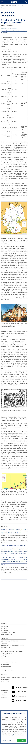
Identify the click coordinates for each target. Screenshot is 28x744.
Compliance (4, 697)
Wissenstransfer (5, 664)
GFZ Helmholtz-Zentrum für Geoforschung (14, 2)
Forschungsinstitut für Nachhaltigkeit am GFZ (12, 645)
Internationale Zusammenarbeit (8, 632)
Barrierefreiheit (4, 690)
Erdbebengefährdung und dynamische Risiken (12, 5)
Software (3, 658)
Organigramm (4, 630)
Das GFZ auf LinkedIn (20, 700)
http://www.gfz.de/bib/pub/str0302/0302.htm (12, 545)
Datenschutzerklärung (7, 734)
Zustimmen (21, 740)
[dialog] (14, 727)
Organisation (4, 628)
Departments (4, 643)
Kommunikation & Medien (7, 670)
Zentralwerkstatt (5, 679)
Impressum (3, 695)
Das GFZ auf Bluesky (21, 696)
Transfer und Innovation (8, 662)
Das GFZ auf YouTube (21, 691)
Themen (3, 8)
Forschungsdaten (5, 656)
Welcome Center (5, 681)
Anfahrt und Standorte (6, 634)
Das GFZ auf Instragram (21, 687)
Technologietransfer (6, 666)
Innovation (3, 668)
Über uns (3, 623)
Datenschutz (4, 692)
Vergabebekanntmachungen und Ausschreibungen (13, 677)
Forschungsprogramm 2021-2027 (9, 641)
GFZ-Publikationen (5, 647)
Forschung (4, 638)
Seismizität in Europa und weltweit (9, 28)
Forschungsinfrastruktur (7, 653)
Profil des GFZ (4, 626)
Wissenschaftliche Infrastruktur (11, 651)
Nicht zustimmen (7, 740)
